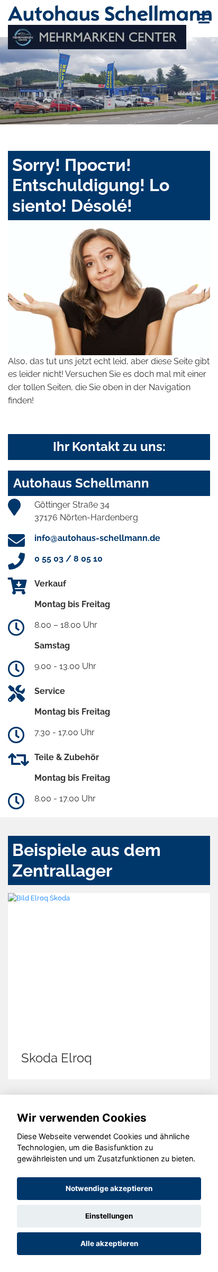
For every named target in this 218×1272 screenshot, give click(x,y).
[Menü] (204, 18)
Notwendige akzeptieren (109, 1188)
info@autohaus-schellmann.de (97, 538)
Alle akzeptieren (109, 1243)
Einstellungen (109, 1216)
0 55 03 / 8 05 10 (68, 559)
